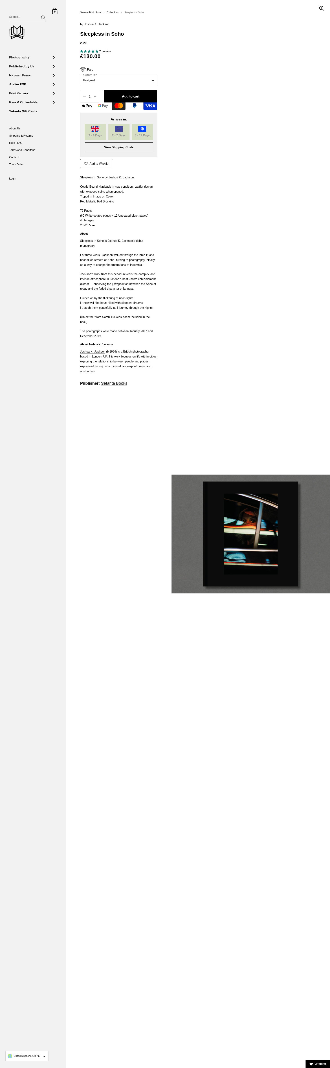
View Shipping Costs (118, 147)
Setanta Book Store (90, 12)
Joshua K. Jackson (96, 24)
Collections (113, 12)
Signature (90, 75)
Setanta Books (114, 383)
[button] (89, 51)
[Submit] (43, 17)
